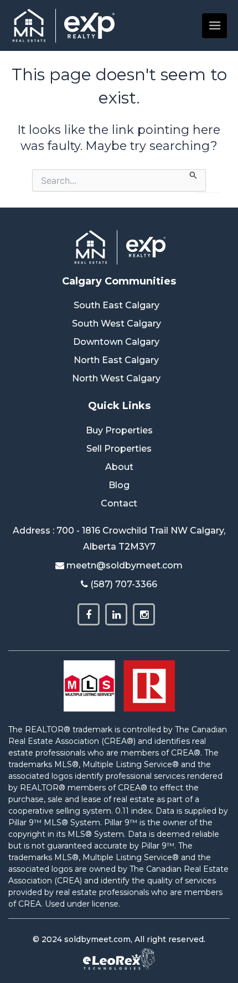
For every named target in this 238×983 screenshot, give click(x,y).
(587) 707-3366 (123, 584)
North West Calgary (116, 378)
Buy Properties (119, 430)
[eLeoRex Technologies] (119, 959)
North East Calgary (116, 360)
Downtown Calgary (116, 342)
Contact (119, 503)
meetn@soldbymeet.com (124, 565)
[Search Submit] (193, 174)
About (119, 467)
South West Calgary (116, 323)
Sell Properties (119, 448)
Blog (119, 485)
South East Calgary (116, 305)
